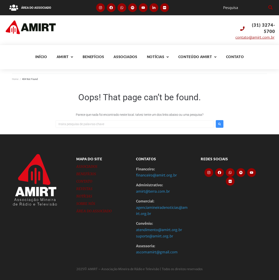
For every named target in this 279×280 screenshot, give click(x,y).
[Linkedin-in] (154, 7)
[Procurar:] (135, 124)
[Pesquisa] (244, 7)
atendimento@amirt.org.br (159, 230)
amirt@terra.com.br (153, 191)
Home (15, 79)
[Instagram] (100, 7)
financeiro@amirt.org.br (156, 175)
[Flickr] (164, 7)
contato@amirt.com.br (254, 37)
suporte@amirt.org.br (154, 236)
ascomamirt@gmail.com (157, 252)
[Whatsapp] (121, 7)
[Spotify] (132, 7)
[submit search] (270, 7)
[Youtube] (143, 7)
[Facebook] (111, 7)
